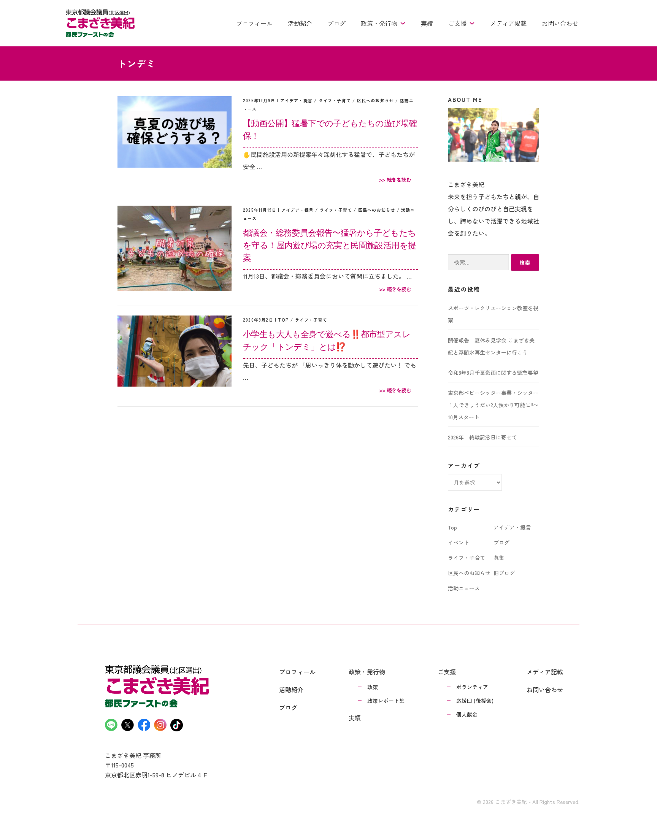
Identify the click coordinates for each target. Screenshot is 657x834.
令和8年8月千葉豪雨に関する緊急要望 (493, 372)
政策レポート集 (386, 700)
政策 (372, 687)
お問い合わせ (560, 23)
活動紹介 (300, 23)
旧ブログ (504, 573)
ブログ (336, 23)
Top (283, 320)
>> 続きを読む (395, 179)
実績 (427, 23)
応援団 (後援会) (475, 700)
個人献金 (467, 714)
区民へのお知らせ (375, 100)
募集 (499, 557)
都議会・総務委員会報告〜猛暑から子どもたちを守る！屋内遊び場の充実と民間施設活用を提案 (329, 245)
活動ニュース (464, 588)
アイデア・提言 (296, 100)
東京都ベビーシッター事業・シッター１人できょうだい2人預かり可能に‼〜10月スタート (493, 405)
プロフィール (254, 23)
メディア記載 (545, 671)
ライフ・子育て (335, 100)
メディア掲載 (508, 23)
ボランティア (472, 687)
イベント (458, 542)
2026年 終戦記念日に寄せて (482, 437)
